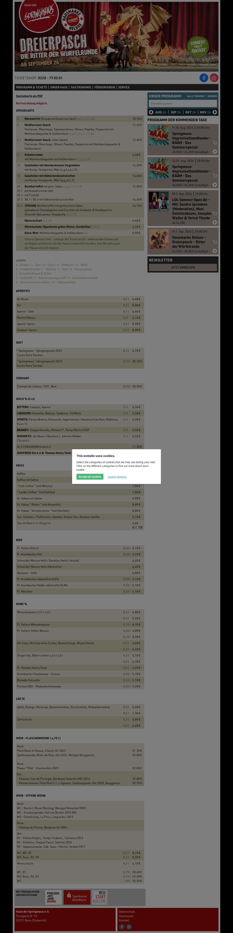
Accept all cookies (90, 476)
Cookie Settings (117, 476)
